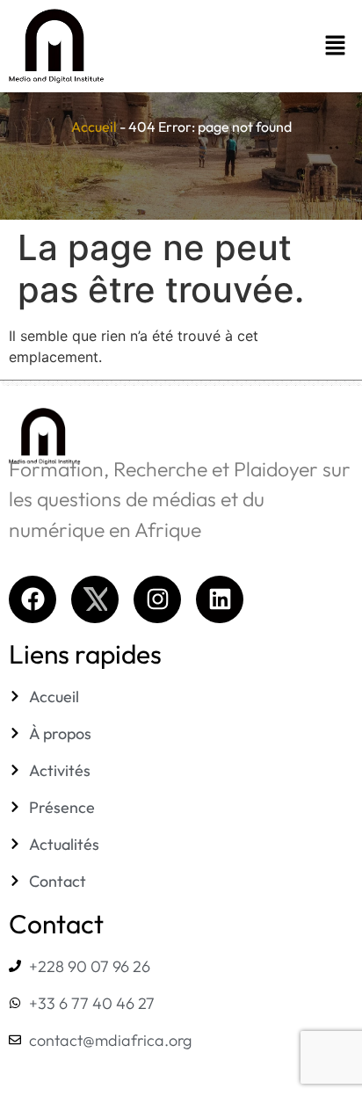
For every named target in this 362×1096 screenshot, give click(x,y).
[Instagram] (157, 599)
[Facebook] (32, 599)
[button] (253, 46)
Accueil (94, 126)
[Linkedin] (219, 599)
